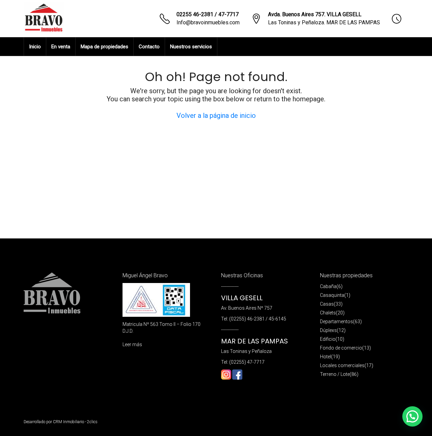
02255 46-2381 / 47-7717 (208, 14)
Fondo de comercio (341, 348)
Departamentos (336, 321)
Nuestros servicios (191, 47)
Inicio (35, 47)
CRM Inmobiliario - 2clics (75, 421)
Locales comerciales (342, 365)
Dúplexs (328, 330)
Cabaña (328, 286)
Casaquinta (332, 295)
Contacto (149, 47)
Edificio (327, 339)
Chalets (328, 312)
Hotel (325, 356)
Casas (327, 304)
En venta (60, 47)
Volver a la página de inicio (216, 115)
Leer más (132, 344)
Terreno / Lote (335, 374)
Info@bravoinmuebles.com (208, 22)
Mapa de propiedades (104, 47)
